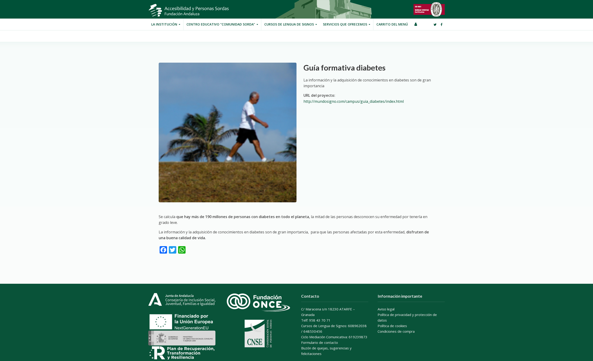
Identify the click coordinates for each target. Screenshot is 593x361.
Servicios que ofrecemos (345, 24)
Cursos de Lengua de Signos (289, 24)
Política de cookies (392, 325)
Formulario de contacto (319, 342)
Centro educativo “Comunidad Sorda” (220, 24)
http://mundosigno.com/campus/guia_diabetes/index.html (353, 101)
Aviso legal (386, 309)
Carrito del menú (392, 24)
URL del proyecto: (319, 95)
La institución (164, 24)
